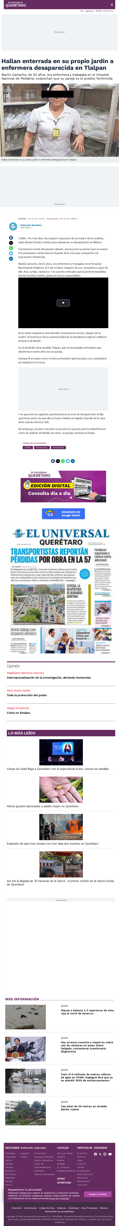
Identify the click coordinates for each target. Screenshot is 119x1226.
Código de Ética (47, 1208)
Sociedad (10, 1153)
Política (9, 1164)
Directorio (17, 1208)
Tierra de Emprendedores (42, 1165)
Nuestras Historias (43, 1157)
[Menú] (112, 4)
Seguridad (10, 1157)
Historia (103, 1208)
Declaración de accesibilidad (59, 1211)
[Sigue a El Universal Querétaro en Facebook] (96, 1155)
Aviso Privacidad (89, 1208)
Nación (22, 219)
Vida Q (8, 1185)
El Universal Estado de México (66, 1169)
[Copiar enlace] (11, 259)
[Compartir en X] (11, 243)
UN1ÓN (80, 1167)
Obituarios (82, 1178)
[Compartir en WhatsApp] (11, 248)
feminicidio (42, 447)
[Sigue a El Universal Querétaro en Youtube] (111, 1155)
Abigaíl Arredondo (18, 708)
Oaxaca (61, 1157)
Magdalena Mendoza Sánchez (25, 672)
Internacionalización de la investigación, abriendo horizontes (49, 677)
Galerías (25, 1153)
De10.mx (81, 1157)
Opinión (13, 666)
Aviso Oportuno (85, 1174)
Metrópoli (10, 1171)
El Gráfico (82, 1153)
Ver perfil (25, 228)
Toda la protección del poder (27, 695)
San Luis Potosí (65, 1153)
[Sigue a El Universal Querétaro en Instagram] (105, 1155)
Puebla (60, 1160)
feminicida (58, 447)
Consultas (82, 1185)
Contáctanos (30, 1208)
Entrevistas (40, 1153)
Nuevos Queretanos (44, 1174)
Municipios (10, 1174)
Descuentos (83, 1181)
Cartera (9, 1167)
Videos (24, 1157)
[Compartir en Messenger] (11, 253)
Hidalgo (61, 1164)
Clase (80, 1160)
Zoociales (39, 1171)
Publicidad (73, 1208)
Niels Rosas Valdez (18, 690)
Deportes (10, 1178)
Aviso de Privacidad (59, 1198)
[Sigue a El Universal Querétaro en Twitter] (101, 1155)
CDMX (28, 447)
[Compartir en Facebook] (11, 238)
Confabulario (83, 1171)
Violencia (61, 1208)
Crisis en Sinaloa (18, 712)
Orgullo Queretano (43, 1160)
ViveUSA (81, 1164)
